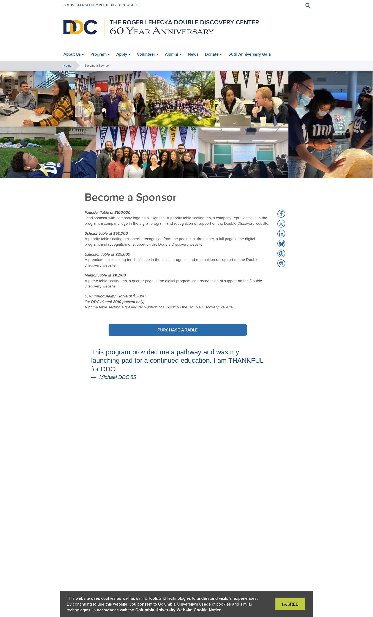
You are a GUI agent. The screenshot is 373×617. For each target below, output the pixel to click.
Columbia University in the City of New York (101, 5)
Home (67, 65)
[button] (281, 214)
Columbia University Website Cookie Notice (178, 610)
